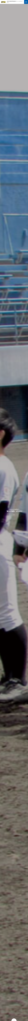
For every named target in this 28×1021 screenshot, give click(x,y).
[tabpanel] (14, 512)
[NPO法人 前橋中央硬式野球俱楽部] (3, 2)
